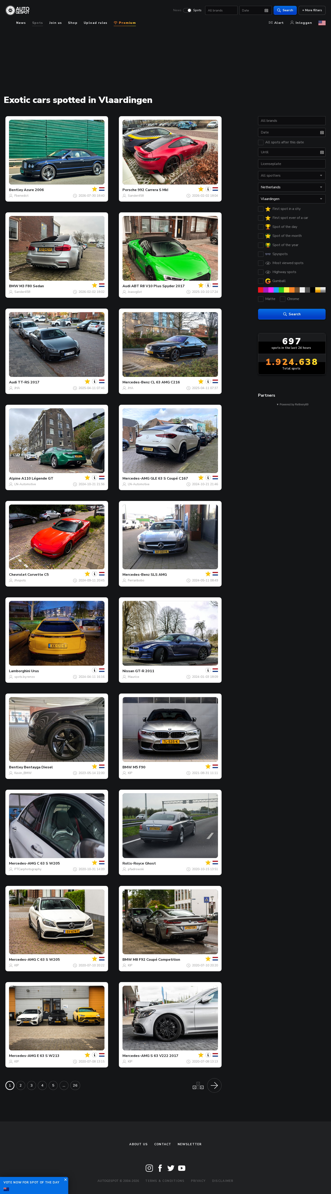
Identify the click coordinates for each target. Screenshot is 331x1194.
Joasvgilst (135, 292)
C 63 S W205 (48, 863)
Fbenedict (21, 195)
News (177, 10)
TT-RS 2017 (28, 382)
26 (75, 1085)
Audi (126, 286)
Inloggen (304, 23)
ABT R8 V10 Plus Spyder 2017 (158, 286)
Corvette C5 (38, 574)
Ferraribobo (136, 580)
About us (138, 1144)
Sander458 (136, 195)
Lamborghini (19, 671)
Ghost (150, 863)
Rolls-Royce (133, 863)
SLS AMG (159, 574)
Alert (279, 23)
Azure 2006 (34, 189)
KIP (130, 773)
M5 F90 (139, 767)
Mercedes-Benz (136, 382)
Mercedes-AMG (136, 478)
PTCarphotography (27, 869)
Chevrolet (18, 574)
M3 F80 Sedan (31, 286)
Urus (35, 671)
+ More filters (312, 10)
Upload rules (95, 23)
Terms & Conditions (164, 1181)
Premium (127, 23)
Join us (55, 23)
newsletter (190, 1144)
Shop (72, 23)
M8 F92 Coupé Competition (156, 959)
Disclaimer (223, 1181)
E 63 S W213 (48, 1055)
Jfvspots (20, 580)
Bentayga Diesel (38, 767)
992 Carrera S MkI (153, 189)
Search (288, 10)
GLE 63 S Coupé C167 (169, 478)
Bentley (16, 189)
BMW (13, 286)
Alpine (14, 478)
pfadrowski (136, 869)
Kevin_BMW (23, 773)
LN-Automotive (25, 484)
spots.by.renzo (24, 677)
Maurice (133, 677)
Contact (162, 1144)
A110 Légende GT (37, 478)
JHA (17, 388)
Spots (197, 10)
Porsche (129, 189)
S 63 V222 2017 (164, 1055)
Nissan (128, 671)
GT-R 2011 (144, 671)
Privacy (198, 1181)
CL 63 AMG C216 (165, 382)
